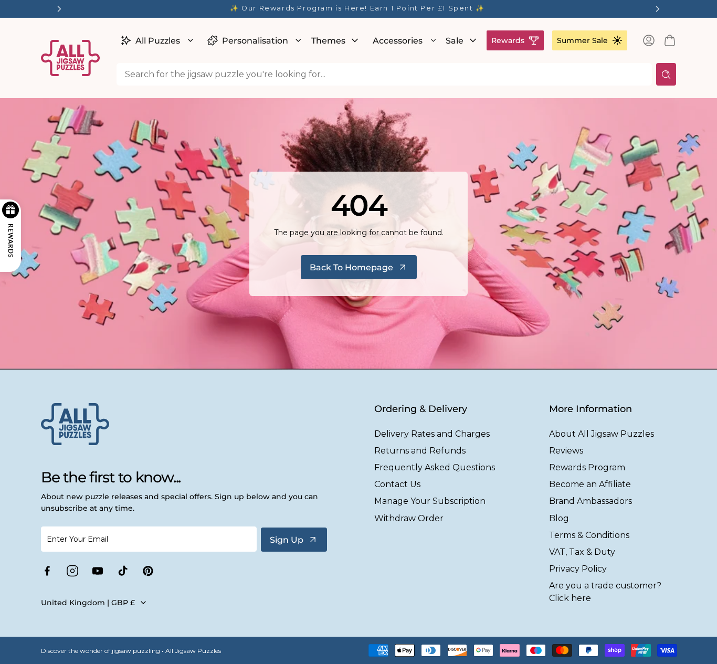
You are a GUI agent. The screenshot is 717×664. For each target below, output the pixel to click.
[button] (156, 40)
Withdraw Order (409, 518)
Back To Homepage (351, 267)
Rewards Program (587, 467)
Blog (559, 518)
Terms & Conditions (589, 535)
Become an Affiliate (590, 484)
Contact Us (397, 484)
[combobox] (384, 74)
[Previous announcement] (59, 9)
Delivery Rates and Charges (432, 434)
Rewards (507, 40)
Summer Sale (582, 40)
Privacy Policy (578, 569)
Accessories (398, 41)
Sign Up (286, 540)
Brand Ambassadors (590, 501)
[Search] (666, 74)
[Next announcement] (657, 9)
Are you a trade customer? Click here (605, 592)
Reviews (566, 451)
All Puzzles (157, 41)
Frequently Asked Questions (434, 467)
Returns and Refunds (420, 451)
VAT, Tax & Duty (582, 552)
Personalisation (255, 41)
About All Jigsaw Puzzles (601, 434)
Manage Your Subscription (430, 501)
